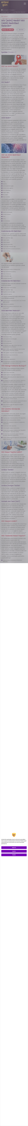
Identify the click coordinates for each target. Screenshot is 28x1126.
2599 (10, 29)
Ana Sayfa (5, 10)
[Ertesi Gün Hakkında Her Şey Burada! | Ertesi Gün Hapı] (4, 3)
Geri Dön (21, 29)
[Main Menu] (25, 3)
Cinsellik (12, 10)
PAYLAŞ (4, 29)
